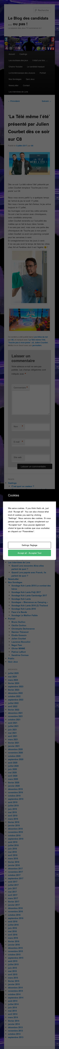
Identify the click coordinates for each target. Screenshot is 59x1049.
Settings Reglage (29, 545)
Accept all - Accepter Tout (29, 552)
